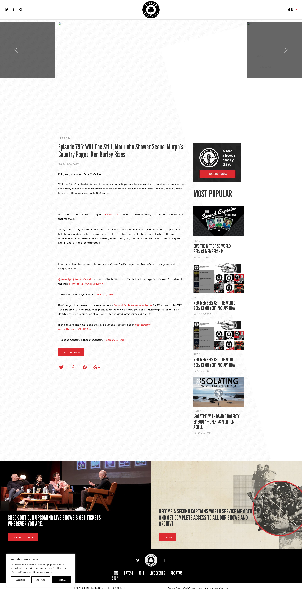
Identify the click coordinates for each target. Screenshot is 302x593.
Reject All (40, 580)
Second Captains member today (133, 305)
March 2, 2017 (105, 294)
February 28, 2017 (115, 339)
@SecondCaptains (83, 279)
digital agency (221, 588)
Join (141, 573)
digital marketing (192, 588)
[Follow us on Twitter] (6, 9)
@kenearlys (64, 279)
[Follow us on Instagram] (20, 9)
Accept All (61, 580)
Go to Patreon (71, 352)
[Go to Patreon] (151, 76)
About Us (176, 573)
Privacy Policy (175, 588)
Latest (128, 573)
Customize (20, 580)
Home (115, 573)
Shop (115, 578)
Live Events (157, 573)
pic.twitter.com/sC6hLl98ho (74, 329)
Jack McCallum (112, 214)
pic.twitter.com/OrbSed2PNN (86, 283)
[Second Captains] (151, 9)
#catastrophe (143, 324)
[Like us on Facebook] (13, 9)
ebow (207, 588)
